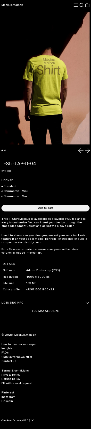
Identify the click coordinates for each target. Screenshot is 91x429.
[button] (81, 5)
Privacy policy (10, 374)
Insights (7, 348)
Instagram (8, 397)
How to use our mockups (18, 344)
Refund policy (10, 379)
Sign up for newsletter (16, 357)
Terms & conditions (15, 370)
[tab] (2, 150)
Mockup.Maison (12, 5)
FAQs (5, 352)
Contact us (9, 361)
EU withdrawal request (17, 383)
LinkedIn (7, 401)
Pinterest (7, 392)
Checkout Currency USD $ (16, 420)
